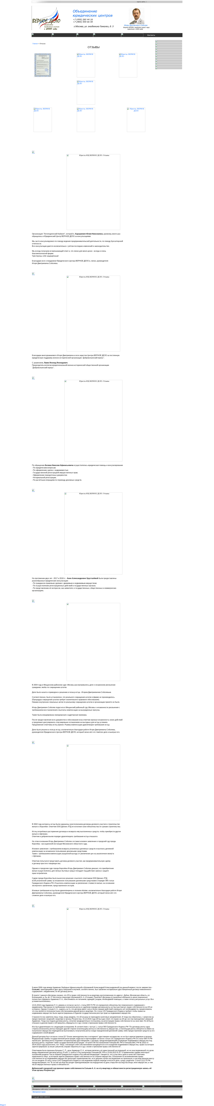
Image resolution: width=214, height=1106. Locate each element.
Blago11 (3, 1105)
